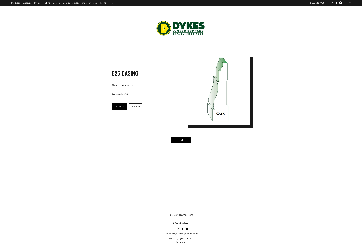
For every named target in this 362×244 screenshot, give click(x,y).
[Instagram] (332, 2)
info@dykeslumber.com (181, 215)
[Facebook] (336, 2)
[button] (349, 2)
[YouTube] (340, 2)
